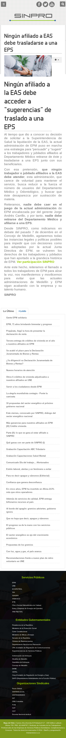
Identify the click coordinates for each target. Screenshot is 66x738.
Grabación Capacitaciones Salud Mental (26, 456)
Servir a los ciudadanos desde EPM (24, 387)
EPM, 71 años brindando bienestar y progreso (29, 324)
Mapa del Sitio (9, 723)
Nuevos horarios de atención (20, 370)
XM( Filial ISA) (17, 612)
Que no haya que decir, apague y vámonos (27, 518)
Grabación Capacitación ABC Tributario (25, 449)
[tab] (8, 311)
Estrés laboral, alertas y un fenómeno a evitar (28, 469)
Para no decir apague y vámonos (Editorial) (27, 476)
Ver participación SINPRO (35, 261)
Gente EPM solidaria (16, 317)
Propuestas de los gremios (19, 545)
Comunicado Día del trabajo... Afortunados (27, 462)
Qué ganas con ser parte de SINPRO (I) (25, 442)
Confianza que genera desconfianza (24, 482)
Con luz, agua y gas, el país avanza (23, 551)
